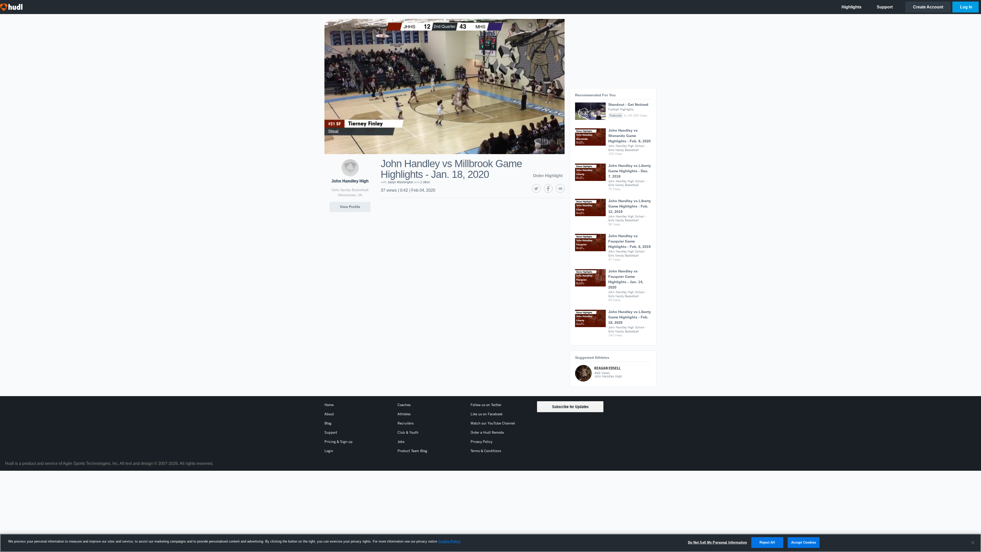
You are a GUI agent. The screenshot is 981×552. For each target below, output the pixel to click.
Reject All (767, 542)
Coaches (404, 405)
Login (328, 451)
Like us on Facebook (487, 414)
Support (330, 432)
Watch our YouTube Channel (493, 423)
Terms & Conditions (486, 451)
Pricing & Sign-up (338, 442)
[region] (490, 543)
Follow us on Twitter (486, 405)
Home (329, 405)
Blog (327, 423)
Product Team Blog (412, 451)
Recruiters (406, 423)
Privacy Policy (481, 442)
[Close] (972, 542)
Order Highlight (548, 176)
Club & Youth (408, 432)
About (329, 414)
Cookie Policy (449, 541)
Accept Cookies (803, 542)
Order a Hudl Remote (487, 432)
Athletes (404, 414)
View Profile (350, 207)
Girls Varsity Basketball (350, 190)
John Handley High (350, 181)
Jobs (401, 442)
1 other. (425, 182)
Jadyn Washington (400, 182)
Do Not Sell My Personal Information (717, 542)
